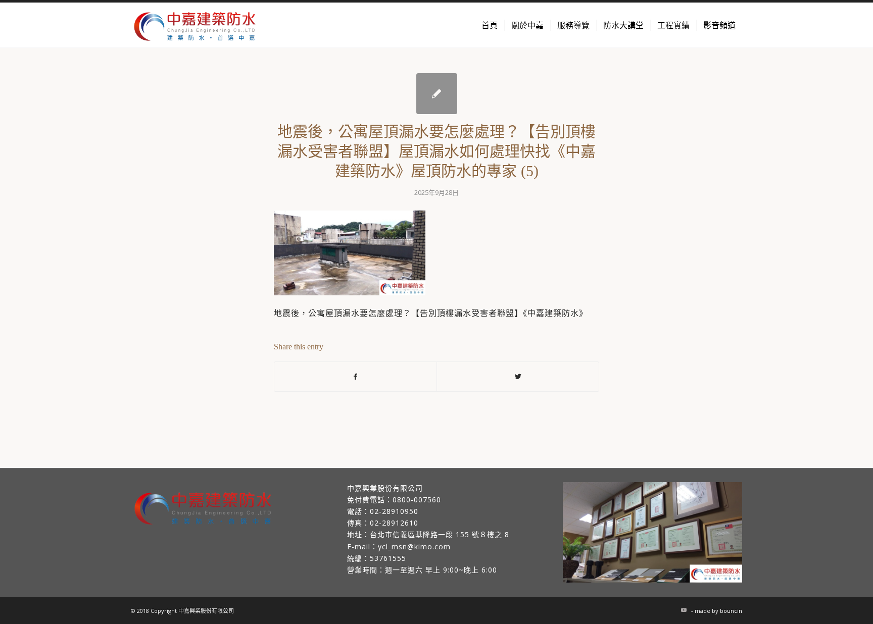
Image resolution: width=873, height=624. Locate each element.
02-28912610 (394, 523)
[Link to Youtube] (683, 609)
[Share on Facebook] (355, 376)
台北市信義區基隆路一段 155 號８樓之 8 (439, 534)
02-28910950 (394, 511)
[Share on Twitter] (518, 376)
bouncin (731, 610)
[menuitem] (489, 25)
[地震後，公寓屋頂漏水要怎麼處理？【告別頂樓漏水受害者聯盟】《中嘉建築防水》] (436, 93)
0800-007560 (417, 499)
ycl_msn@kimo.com (414, 546)
